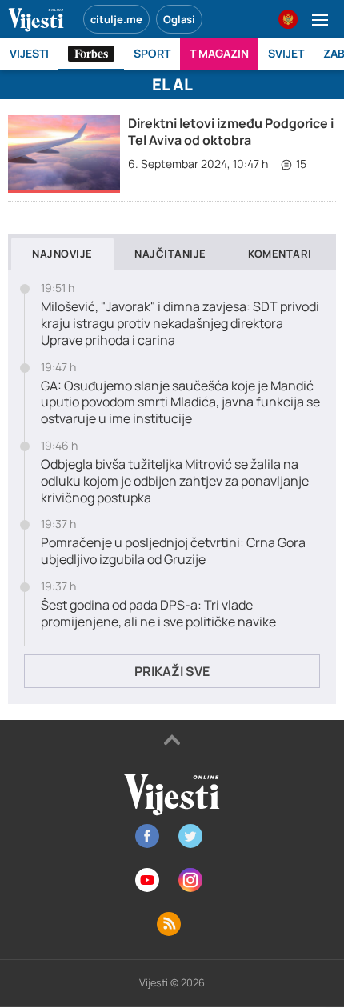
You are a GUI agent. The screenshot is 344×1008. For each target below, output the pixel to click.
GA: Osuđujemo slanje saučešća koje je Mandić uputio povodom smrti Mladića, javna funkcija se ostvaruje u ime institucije (180, 402)
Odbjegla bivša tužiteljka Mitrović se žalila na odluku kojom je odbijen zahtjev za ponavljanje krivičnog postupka (175, 481)
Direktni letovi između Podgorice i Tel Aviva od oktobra (231, 131)
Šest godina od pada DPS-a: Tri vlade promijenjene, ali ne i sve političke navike (158, 613)
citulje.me (116, 19)
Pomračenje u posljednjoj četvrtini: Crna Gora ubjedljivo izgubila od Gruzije (173, 551)
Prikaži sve (172, 671)
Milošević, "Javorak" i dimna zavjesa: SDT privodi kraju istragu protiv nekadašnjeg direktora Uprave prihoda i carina (180, 323)
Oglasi (179, 19)
